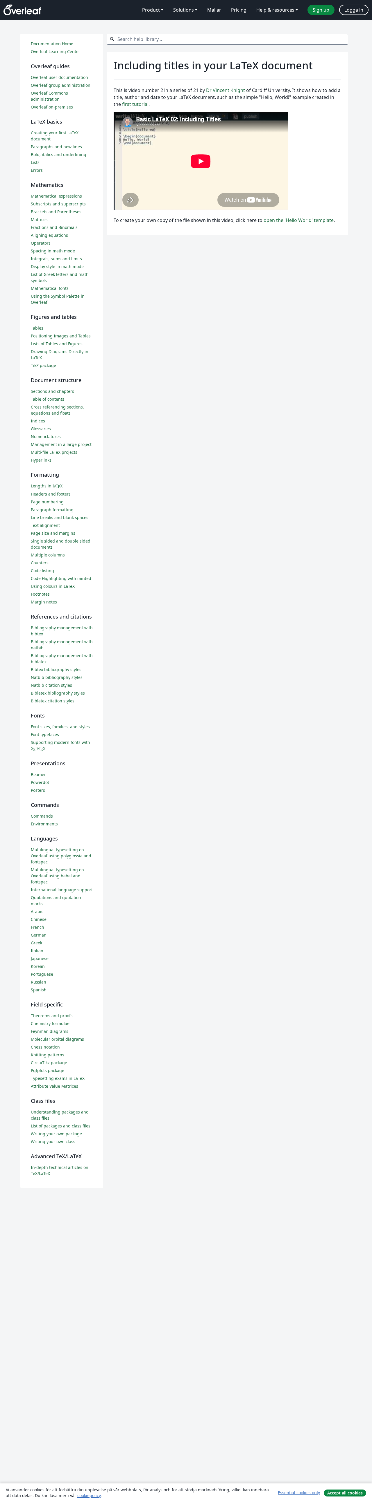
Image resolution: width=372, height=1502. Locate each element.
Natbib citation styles (51, 685)
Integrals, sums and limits (56, 258)
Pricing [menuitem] (238, 10)
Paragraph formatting (52, 509)
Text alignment (45, 525)
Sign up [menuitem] (321, 10)
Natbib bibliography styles (57, 677)
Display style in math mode (57, 266)
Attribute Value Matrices (54, 1086)
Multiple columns (48, 555)
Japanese (40, 958)
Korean (38, 966)
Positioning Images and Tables (61, 336)
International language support (62, 889)
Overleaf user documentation (59, 77)
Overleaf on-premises (52, 107)
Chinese (38, 919)
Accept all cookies (345, 1493)
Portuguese (42, 974)
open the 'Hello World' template (299, 220)
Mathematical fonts (50, 288)
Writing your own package (56, 1133)
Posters (38, 790)
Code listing (42, 570)
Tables (37, 328)
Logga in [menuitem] (353, 10)
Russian (38, 982)
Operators (41, 243)
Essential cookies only (299, 1492)
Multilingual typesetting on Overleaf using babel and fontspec (57, 876)
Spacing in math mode (53, 251)
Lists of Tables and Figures (57, 343)
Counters (40, 562)
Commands (42, 816)
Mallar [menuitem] (214, 10)
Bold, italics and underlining (58, 154)
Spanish (38, 990)
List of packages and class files (60, 1126)
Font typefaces (45, 734)
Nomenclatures (46, 436)
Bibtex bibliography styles (56, 669)
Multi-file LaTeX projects (54, 452)
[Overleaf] (22, 10)
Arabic (37, 911)
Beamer (38, 774)
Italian (37, 950)
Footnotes (40, 594)
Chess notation (45, 1047)
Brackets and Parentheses (56, 211)
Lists (35, 162)
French (37, 927)
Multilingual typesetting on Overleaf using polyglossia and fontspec (61, 856)
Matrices (39, 219)
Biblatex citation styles (52, 701)
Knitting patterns (47, 1055)
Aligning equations (49, 235)
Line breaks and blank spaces (59, 517)
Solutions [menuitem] (183, 10)
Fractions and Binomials (54, 227)
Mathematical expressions (56, 196)
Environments (44, 824)
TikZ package (43, 365)
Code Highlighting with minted (61, 578)
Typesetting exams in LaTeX (58, 1078)
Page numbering (47, 502)
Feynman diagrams (49, 1031)
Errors (37, 170)
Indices (38, 421)
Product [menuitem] (151, 10)
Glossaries (41, 428)
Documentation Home (52, 43)
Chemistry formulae (50, 1023)
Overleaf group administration (60, 85)
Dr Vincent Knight (225, 90)
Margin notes (44, 602)
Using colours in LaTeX (53, 586)
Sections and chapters (52, 391)
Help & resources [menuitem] (275, 10)
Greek (36, 943)
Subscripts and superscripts (58, 204)
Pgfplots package (47, 1070)
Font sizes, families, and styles (60, 726)
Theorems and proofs (52, 1015)
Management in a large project (61, 444)
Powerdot (40, 782)
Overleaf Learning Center (55, 51)
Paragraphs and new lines (56, 146)
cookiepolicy (89, 1495)
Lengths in (47, 486)
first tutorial (135, 104)
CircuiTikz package (49, 1062)
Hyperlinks (41, 460)
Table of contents (47, 399)
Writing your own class (53, 1141)
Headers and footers (51, 494)
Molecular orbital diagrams (57, 1039)
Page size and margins (53, 533)
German (38, 935)
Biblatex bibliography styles (58, 693)
